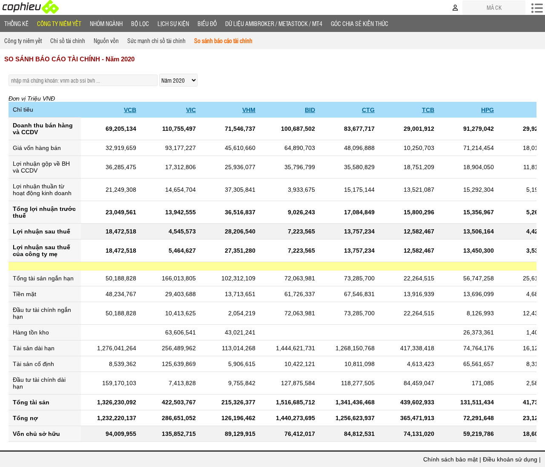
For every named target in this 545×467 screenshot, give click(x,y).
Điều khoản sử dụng (510, 459)
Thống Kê (16, 23)
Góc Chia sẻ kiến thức (359, 23)
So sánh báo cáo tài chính (223, 40)
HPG (487, 110)
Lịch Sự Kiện (173, 23)
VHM (248, 110)
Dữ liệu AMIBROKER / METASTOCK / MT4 (273, 23)
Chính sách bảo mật (450, 459)
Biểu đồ (207, 23)
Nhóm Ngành (106, 23)
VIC (191, 110)
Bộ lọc (140, 23)
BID (310, 110)
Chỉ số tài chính (67, 40)
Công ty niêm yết (59, 23)
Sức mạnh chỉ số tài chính (156, 40)
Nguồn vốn (106, 40)
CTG (368, 110)
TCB (428, 110)
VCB (130, 110)
